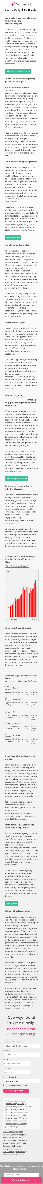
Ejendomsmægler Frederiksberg (17, 1109)
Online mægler (9, 1143)
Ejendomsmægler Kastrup (15, 1104)
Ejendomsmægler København (17, 1112)
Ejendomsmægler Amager (15, 1121)
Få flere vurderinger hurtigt (21, 1180)
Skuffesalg (21, 1143)
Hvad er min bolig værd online (15, 1140)
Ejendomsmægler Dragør (15, 1101)
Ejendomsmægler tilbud (12, 1137)
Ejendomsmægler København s (17, 1106)
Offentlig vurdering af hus (13, 1154)
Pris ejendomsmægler (12, 1149)
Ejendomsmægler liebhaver (14, 1152)
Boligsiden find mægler (12, 1146)
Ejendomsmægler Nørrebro (15, 1115)
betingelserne (23, 1085)
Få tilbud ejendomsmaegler (14, 1135)
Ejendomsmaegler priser (13, 1132)
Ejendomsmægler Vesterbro (16, 1118)
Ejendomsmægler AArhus (15, 1126)
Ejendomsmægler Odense (15, 1124)
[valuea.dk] (13, 5)
